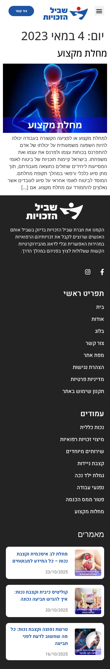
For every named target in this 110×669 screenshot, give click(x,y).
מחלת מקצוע (82, 53)
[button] (99, 11)
